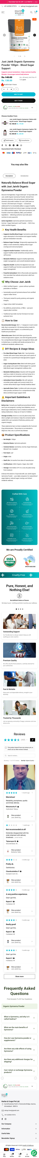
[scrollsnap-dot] (16, 609)
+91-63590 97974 (10, 6)
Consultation (25, 140)
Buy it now (18, 100)
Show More (18, 837)
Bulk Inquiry (10, 140)
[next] (34, 35)
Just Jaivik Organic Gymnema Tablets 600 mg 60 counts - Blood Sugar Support (23, 120)
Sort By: (23, 760)
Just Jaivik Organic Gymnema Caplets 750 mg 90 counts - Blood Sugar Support (23, 130)
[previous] (4, 35)
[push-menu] (3, 12)
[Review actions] (32, 792)
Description (9, 176)
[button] (16, 89)
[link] (5, 122)
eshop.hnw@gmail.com (29, 6)
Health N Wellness (28, 1145)
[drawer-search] (31, 12)
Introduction (24, 176)
